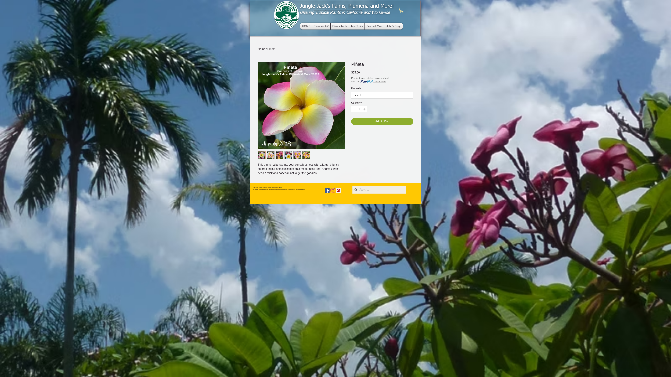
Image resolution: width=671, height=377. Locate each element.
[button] (401, 10)
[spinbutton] (359, 109)
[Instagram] (332, 190)
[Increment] (364, 109)
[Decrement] (354, 109)
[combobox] (382, 95)
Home (261, 48)
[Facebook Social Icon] (327, 190)
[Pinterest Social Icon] (338, 190)
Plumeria (357, 88)
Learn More (379, 81)
